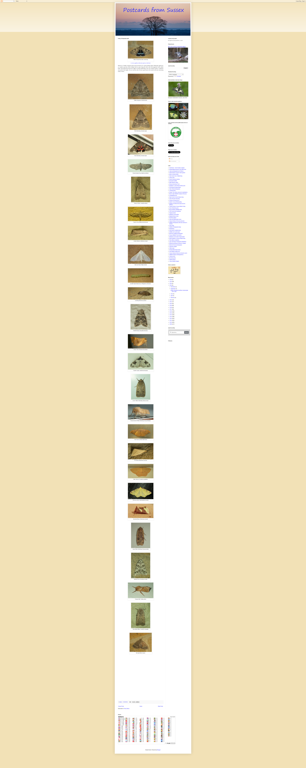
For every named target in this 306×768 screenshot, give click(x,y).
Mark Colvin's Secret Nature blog (176, 197)
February (173, 297)
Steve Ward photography (174, 189)
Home (141, 706)
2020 (171, 303)
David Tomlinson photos (174, 179)
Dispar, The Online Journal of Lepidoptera (178, 192)
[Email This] (132, 702)
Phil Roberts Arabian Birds (175, 187)
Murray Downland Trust (174, 184)
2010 (171, 322)
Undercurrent (172, 256)
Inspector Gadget (173, 246)
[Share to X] (135, 702)
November (173, 286)
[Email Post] (130, 701)
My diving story (172, 257)
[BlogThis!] (134, 702)
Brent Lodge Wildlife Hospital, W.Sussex (178, 193)
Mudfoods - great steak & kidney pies (177, 185)
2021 (171, 301)
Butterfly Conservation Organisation (177, 236)
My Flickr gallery (172, 217)
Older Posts (160, 706)
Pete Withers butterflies (174, 240)
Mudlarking (171, 228)
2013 (171, 316)
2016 (171, 311)
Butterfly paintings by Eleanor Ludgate (177, 243)
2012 (171, 318)
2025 (171, 281)
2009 (171, 324)
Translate (179, 76)
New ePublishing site (173, 208)
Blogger (158, 749)
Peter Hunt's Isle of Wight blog (175, 176)
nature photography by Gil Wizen (176, 171)
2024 (171, 283)
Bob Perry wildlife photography (176, 233)
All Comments (173, 161)
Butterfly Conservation (174, 214)
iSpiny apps (171, 248)
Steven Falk (171, 177)
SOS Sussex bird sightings (175, 211)
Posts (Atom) (126, 708)
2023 (171, 285)
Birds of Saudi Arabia (173, 174)
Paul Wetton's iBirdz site (174, 251)
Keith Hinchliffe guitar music (175, 219)
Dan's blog (171, 225)
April (172, 295)
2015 (171, 313)
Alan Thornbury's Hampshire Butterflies (177, 241)
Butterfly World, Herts (173, 216)
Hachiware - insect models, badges (177, 167)
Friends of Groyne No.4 (174, 200)
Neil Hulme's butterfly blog (175, 230)
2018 (171, 307)
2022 (171, 299)
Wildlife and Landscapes (174, 232)
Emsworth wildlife (173, 180)
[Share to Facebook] (137, 702)
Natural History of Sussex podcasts (176, 221)
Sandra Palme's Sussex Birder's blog (177, 206)
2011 (171, 320)
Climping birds (172, 190)
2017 (171, 309)
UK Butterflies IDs (173, 195)
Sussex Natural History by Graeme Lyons (178, 253)
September (173, 288)
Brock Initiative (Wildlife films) (175, 209)
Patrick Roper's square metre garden (177, 172)
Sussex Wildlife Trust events (175, 235)
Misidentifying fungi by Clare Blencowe (177, 169)
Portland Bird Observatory (174, 249)
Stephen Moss (172, 259)
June (172, 293)
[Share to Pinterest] (138, 702)
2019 (171, 305)
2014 (171, 314)
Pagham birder (172, 212)
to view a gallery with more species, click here (141, 63)
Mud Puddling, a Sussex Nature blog (177, 238)
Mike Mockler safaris (173, 182)
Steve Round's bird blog (174, 198)
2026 (171, 279)
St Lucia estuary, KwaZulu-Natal (177, 46)
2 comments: (125, 701)
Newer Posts (121, 706)
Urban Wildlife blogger (174, 261)
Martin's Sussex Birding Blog (175, 202)
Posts (171, 158)
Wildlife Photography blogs (175, 227)
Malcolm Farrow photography (175, 245)
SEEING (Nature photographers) (176, 254)
